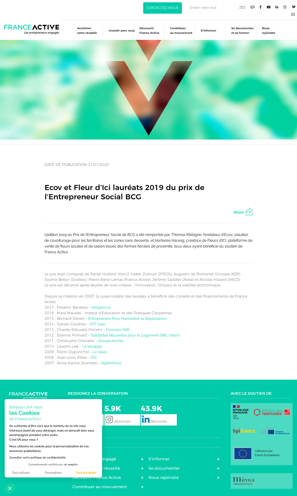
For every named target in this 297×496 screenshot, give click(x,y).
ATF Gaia (97, 324)
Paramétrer (53, 473)
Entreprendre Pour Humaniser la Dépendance (127, 318)
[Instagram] (284, 7)
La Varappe (92, 346)
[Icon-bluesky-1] (293, 6)
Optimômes (111, 363)
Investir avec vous (122, 30)
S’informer (208, 30)
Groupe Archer (111, 341)
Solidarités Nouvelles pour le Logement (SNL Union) (134, 335)
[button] (9, 488)
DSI (94, 357)
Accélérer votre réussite (87, 30)
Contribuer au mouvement (181, 30)
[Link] (293, 14)
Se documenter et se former (242, 30)
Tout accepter (86, 473)
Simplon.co (101, 307)
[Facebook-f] (252, 7)
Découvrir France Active (149, 30)
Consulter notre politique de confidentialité (37, 457)
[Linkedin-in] (276, 7)
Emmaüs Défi (117, 329)
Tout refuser (21, 473)
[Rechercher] (228, 7)
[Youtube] (242, 7)
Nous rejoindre (268, 30)
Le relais (100, 352)
